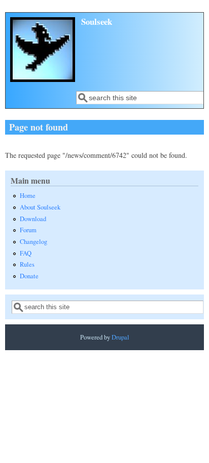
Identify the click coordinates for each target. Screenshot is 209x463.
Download (33, 219)
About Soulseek (40, 207)
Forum (28, 230)
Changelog (33, 241)
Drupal (120, 337)
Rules (27, 264)
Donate (29, 276)
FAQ (25, 253)
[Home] (42, 79)
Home (28, 195)
